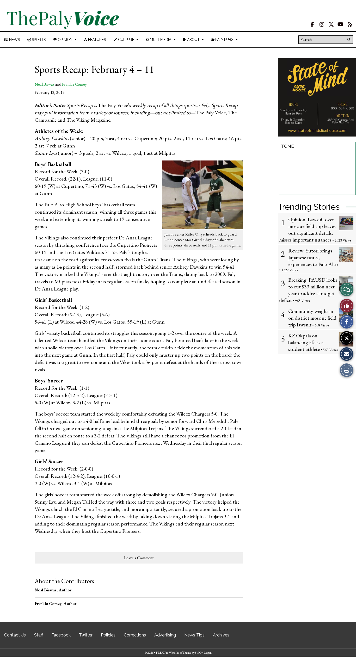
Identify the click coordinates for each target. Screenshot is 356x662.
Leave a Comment (139, 558)
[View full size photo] (202, 194)
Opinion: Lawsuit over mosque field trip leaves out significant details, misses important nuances (307, 229)
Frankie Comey (74, 84)
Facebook (61, 635)
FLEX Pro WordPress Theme (173, 653)
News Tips (194, 635)
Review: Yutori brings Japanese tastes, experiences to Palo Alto (313, 257)
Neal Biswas (44, 84)
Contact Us (15, 635)
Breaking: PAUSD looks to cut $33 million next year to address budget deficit (308, 290)
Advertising (165, 635)
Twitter (86, 635)
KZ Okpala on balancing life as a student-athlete (305, 342)
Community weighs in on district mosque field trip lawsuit (312, 318)
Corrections (135, 635)
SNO (198, 653)
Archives (221, 635)
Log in (208, 653)
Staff (38, 635)
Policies (108, 635)
